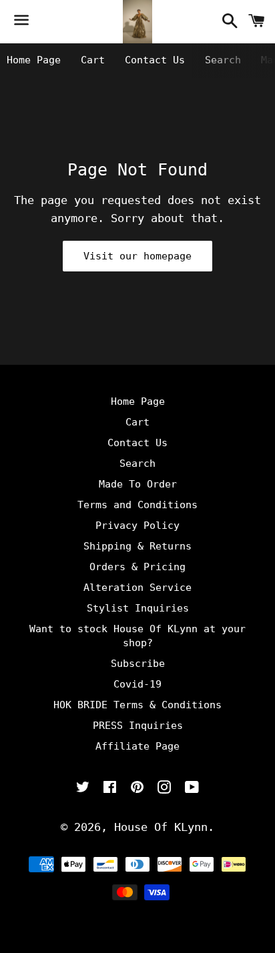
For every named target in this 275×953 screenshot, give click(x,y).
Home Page (34, 60)
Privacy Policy (137, 526)
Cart (93, 60)
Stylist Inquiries (138, 608)
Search (223, 60)
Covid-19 (137, 684)
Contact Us (155, 60)
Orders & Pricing (137, 567)
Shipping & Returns (137, 546)
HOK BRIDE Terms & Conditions (137, 705)
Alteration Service (137, 588)
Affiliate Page (137, 746)
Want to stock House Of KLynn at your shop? (137, 636)
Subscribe (138, 664)
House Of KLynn (161, 827)
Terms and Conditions (137, 505)
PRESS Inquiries (138, 726)
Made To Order (138, 484)
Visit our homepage (137, 256)
